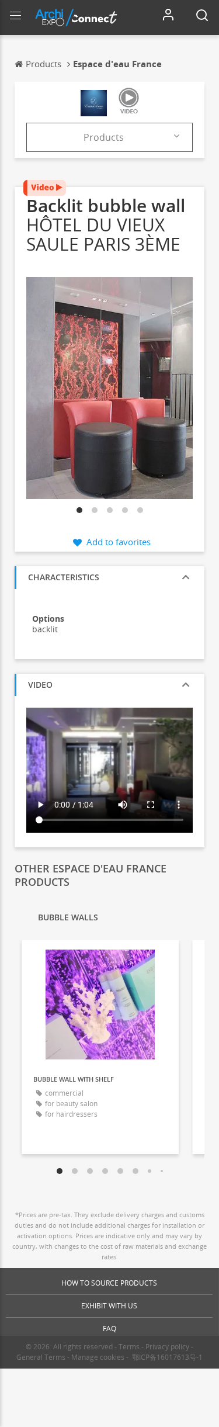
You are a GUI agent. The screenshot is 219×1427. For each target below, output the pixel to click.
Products (104, 137)
